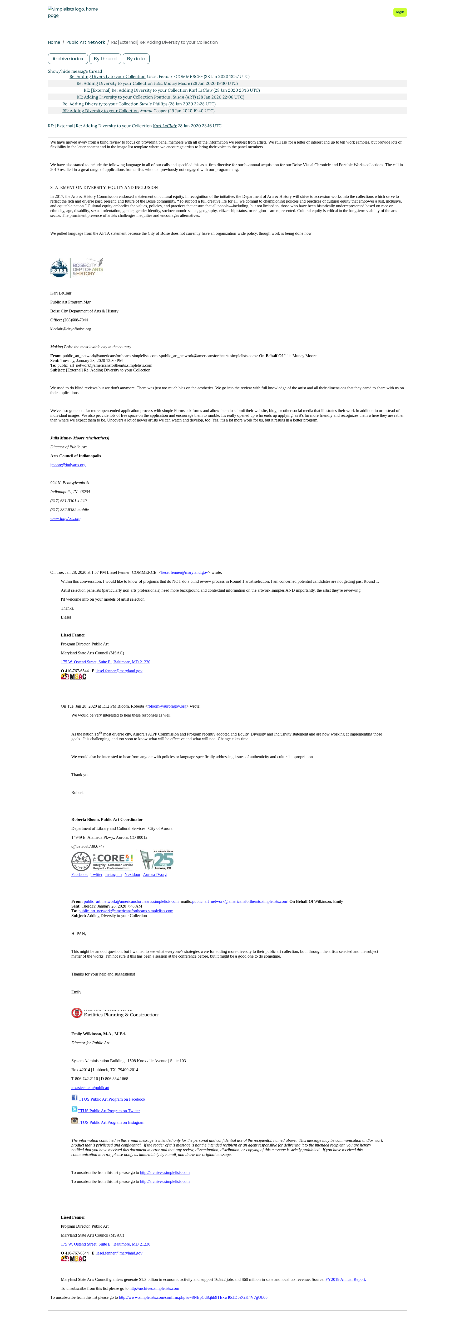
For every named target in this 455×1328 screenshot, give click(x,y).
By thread (105, 58)
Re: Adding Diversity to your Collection (108, 76)
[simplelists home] (73, 12)
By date (136, 58)
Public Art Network (85, 42)
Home (54, 42)
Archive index (67, 58)
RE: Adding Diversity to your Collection (115, 97)
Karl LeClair (165, 125)
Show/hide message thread (75, 71)
